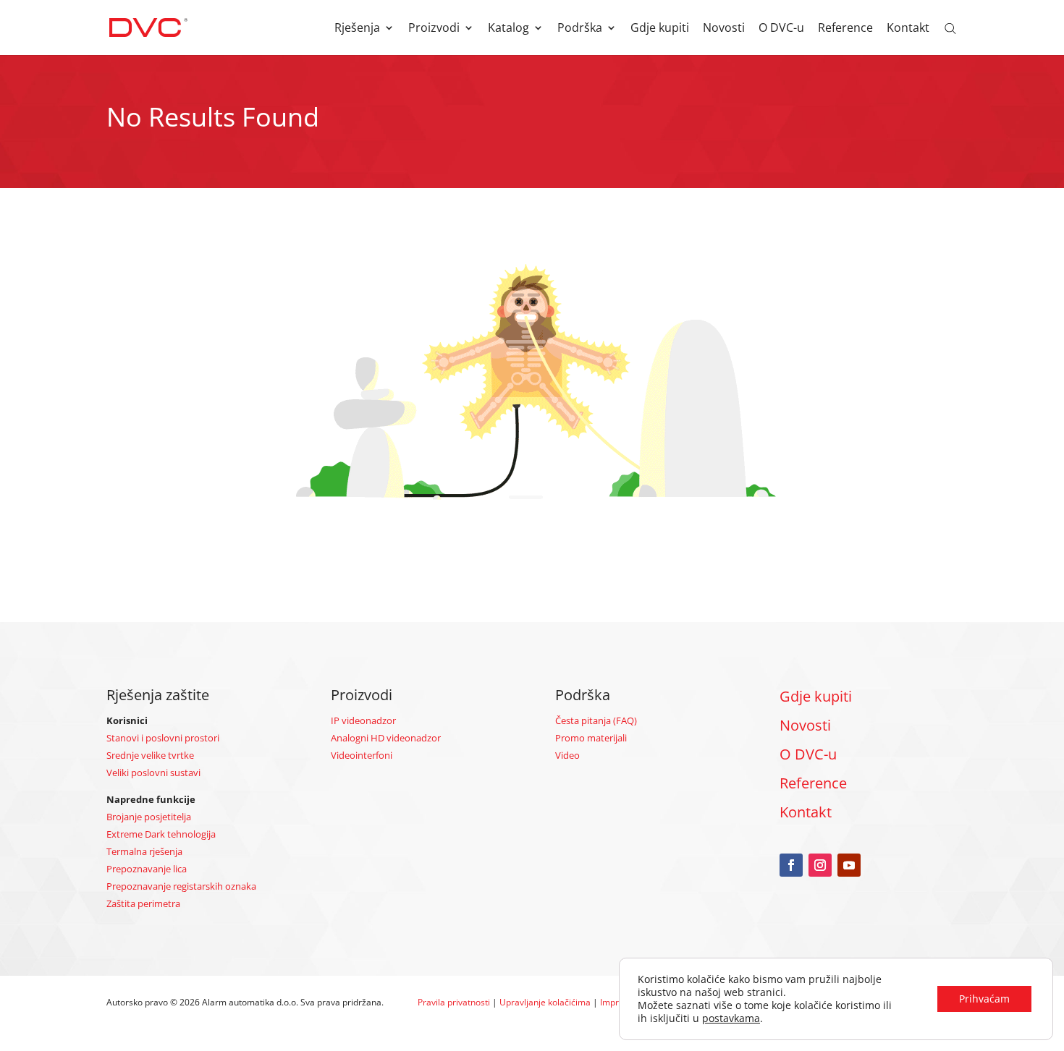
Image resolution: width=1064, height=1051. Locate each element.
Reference (845, 28)
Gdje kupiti (659, 28)
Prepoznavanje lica (146, 868)
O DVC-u (781, 28)
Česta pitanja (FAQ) (596, 720)
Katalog (508, 28)
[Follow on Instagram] (820, 865)
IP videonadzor (363, 720)
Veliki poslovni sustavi (153, 772)
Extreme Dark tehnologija (161, 834)
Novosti (724, 28)
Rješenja (357, 28)
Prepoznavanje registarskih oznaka (181, 886)
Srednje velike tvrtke (150, 755)
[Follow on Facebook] (791, 865)
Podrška (579, 28)
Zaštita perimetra (143, 903)
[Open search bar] (950, 27)
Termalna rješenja (144, 851)
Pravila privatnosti (454, 1002)
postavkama (731, 1018)
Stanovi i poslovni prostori (162, 737)
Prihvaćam (984, 998)
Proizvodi (434, 28)
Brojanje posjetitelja (148, 816)
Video (567, 755)
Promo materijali (591, 737)
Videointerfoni (361, 755)
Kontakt (908, 28)
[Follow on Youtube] (849, 865)
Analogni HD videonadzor (386, 737)
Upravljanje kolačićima (545, 1002)
